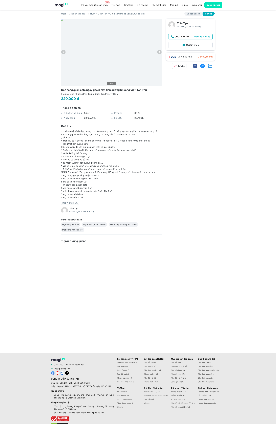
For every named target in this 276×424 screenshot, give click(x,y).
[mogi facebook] (52, 373)
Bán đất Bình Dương (179, 362)
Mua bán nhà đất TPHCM (127, 362)
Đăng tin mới (213, 5)
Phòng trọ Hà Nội (151, 382)
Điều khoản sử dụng (125, 395)
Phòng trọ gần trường (179, 395)
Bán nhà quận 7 (123, 366)
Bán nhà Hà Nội (150, 366)
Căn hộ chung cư (178, 370)
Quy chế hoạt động (124, 399)
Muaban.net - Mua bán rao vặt (156, 395)
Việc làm (147, 403)
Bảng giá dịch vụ (204, 395)
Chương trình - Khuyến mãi (209, 391)
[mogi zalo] (62, 373)
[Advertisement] (190, 91)
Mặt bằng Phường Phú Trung (123, 224)
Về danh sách (193, 13)
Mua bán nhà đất (178, 374)
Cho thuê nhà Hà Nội (152, 370)
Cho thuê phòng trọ (205, 378)
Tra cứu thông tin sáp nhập (95, 4)
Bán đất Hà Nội (150, 362)
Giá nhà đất (142, 5)
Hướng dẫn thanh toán (207, 403)
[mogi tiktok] (67, 373)
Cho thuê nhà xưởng (206, 374)
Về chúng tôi (122, 391)
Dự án (185, 5)
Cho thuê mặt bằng (205, 366)
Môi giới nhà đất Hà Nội (180, 407)
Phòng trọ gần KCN (178, 391)
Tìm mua (115, 5)
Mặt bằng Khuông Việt (72, 229)
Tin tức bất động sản (152, 391)
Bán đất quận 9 (123, 374)
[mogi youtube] (57, 373)
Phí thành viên (159, 5)
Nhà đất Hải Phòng (178, 378)
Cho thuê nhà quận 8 (125, 382)
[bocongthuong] (83, 418)
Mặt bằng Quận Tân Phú (94, 224)
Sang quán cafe (177, 382)
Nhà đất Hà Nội (150, 378)
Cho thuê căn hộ (204, 362)
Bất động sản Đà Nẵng (180, 366)
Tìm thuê (128, 5)
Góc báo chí (149, 399)
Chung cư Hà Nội (151, 374)
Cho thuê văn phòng (206, 382)
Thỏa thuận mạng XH (125, 403)
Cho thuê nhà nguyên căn (208, 370)
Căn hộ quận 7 (123, 370)
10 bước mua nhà (178, 399)
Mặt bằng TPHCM (70, 224)
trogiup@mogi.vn (62, 368)
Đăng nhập (197, 5)
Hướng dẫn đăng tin (206, 399)
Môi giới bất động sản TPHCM (183, 403)
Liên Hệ (120, 407)
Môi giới (174, 5)
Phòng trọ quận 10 (124, 378)
